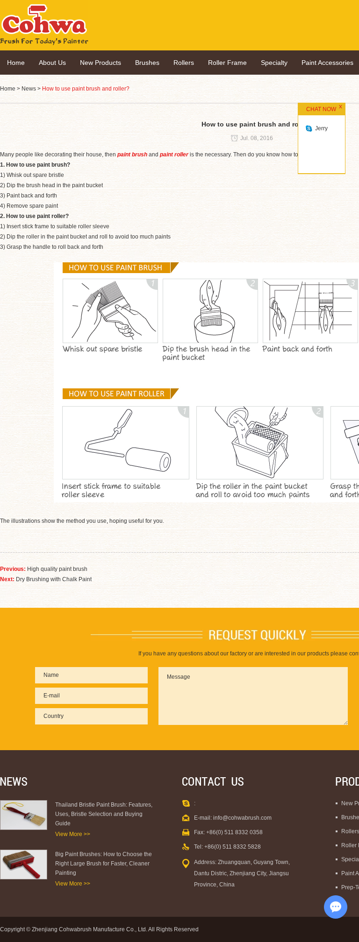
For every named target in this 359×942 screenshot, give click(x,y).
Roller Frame (227, 62)
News (29, 88)
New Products (100, 62)
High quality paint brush (57, 569)
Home (16, 62)
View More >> (72, 834)
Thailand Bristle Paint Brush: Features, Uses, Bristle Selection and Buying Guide (103, 814)
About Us (52, 62)
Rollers (183, 62)
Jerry (321, 128)
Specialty (274, 62)
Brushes (147, 62)
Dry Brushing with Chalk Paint (54, 579)
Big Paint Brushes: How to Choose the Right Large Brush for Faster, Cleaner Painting (103, 863)
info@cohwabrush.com (242, 818)
